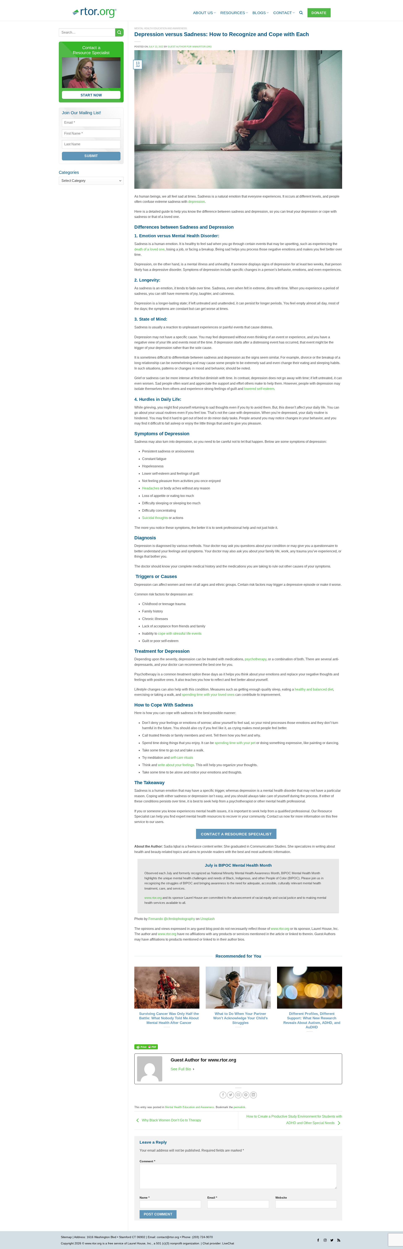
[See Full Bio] (193, 1069)
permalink (239, 1107)
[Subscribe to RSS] (339, 1241)
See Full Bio (181, 1069)
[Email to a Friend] (238, 1095)
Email (212, 1197)
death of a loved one (149, 249)
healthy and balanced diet (314, 689)
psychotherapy (255, 659)
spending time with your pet (235, 743)
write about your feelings (176, 765)
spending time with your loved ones (208, 694)
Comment (147, 1161)
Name (144, 1197)
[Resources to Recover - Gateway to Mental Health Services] (94, 13)
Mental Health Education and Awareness (160, 28)
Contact (282, 13)
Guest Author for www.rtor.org (190, 46)
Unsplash (207, 919)
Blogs (259, 13)
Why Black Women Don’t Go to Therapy (171, 1120)
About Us (203, 13)
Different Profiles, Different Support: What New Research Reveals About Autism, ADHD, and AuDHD (311, 1020)
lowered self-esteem (259, 389)
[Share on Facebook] (223, 1095)
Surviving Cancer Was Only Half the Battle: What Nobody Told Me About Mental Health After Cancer (169, 1018)
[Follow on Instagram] (325, 1241)
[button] (301, 13)
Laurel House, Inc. (140, 1243)
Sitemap (66, 1237)
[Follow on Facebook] (318, 1241)
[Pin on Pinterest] (245, 1095)
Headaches (150, 488)
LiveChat (228, 1243)
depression (196, 201)
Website (281, 1197)
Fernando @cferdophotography (171, 919)
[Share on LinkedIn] (253, 1095)
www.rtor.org (153, 897)
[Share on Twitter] (230, 1095)
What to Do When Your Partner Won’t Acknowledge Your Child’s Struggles (240, 1018)
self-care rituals (181, 757)
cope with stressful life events (180, 633)
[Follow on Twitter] (332, 1241)
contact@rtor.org (168, 1237)
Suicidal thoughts (155, 518)
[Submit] (119, 32)
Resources (232, 13)
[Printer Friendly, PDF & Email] (146, 1046)
